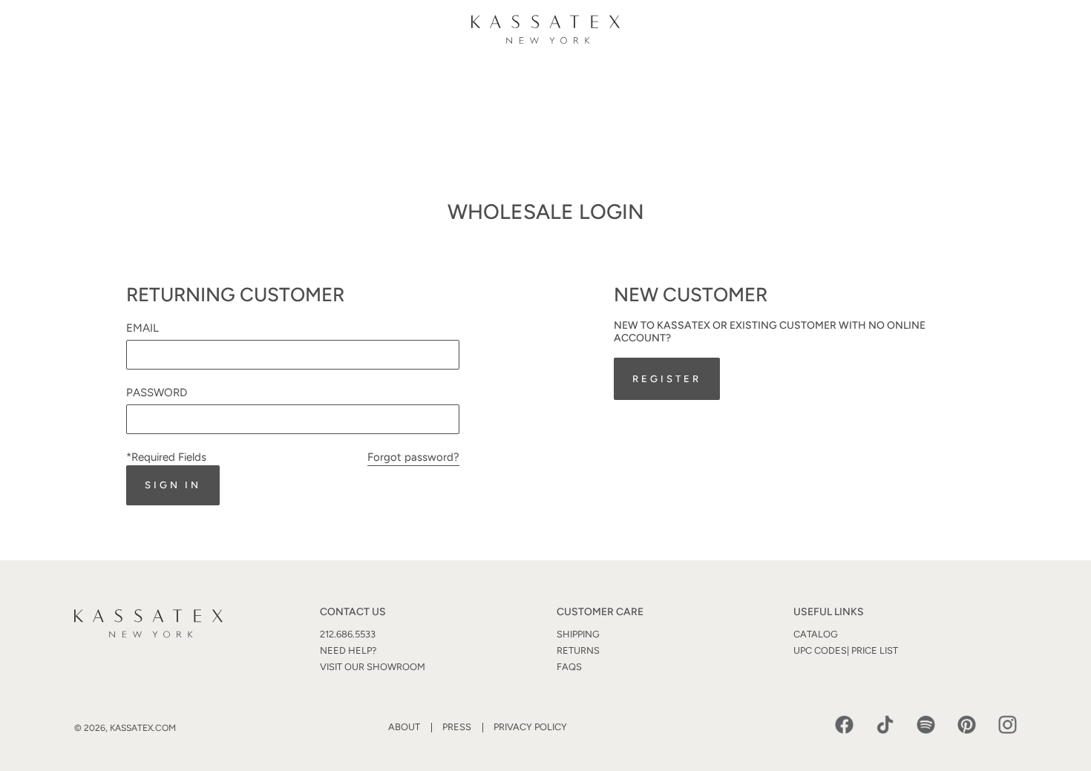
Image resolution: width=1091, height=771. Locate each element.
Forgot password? (413, 457)
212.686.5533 (348, 634)
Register (666, 378)
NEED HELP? (348, 650)
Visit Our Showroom (372, 666)
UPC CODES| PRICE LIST (845, 650)
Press (456, 726)
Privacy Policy (530, 726)
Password (156, 392)
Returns (578, 650)
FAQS (569, 666)
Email (142, 328)
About (404, 726)
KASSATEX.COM (143, 728)
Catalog (815, 634)
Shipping (578, 634)
